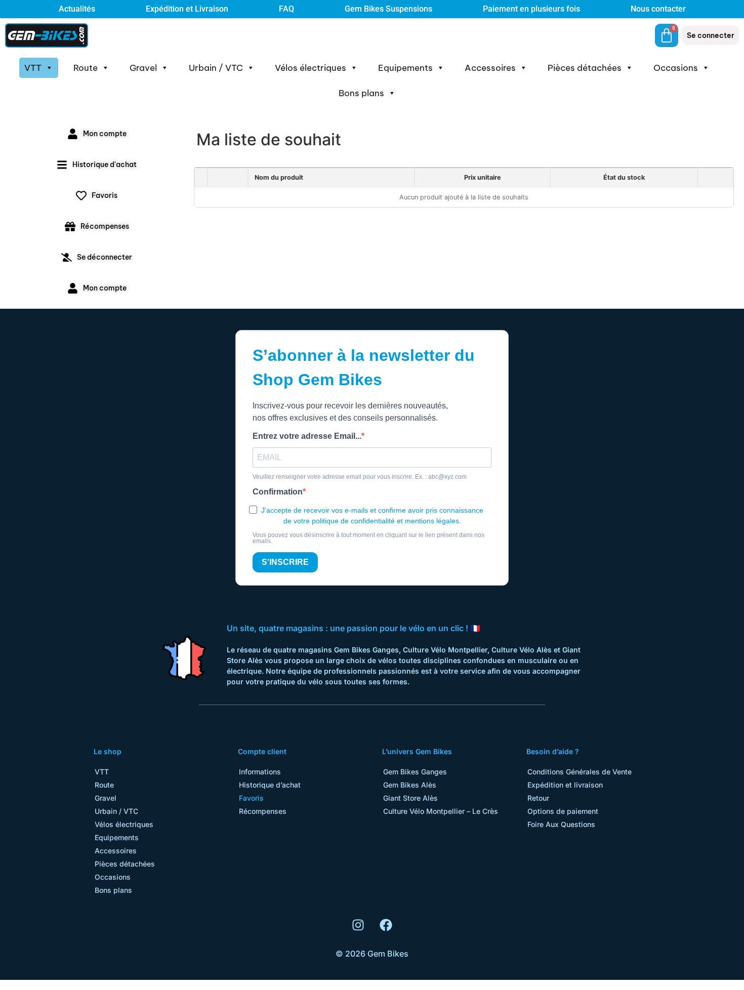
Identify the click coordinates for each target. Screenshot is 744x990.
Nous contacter (658, 9)
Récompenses (262, 811)
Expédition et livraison (565, 784)
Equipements (405, 67)
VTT (33, 67)
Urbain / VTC (216, 67)
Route (85, 67)
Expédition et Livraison (187, 9)
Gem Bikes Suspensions (388, 9)
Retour (538, 798)
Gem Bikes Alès (409, 784)
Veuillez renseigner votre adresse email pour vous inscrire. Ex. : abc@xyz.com (360, 477)
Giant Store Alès (410, 798)
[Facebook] (386, 924)
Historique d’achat (270, 784)
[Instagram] (358, 924)
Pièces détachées (585, 67)
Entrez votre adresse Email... (307, 436)
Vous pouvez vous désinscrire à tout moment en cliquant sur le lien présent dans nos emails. (368, 538)
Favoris (251, 798)
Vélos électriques (310, 67)
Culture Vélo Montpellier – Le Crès (440, 811)
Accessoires (490, 67)
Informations (260, 771)
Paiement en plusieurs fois (531, 9)
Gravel (143, 67)
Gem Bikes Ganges (415, 771)
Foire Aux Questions (561, 824)
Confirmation (278, 492)
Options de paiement (562, 811)
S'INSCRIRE (285, 562)
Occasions (675, 67)
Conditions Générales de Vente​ (579, 771)
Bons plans (361, 93)
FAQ (286, 9)
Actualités (77, 9)
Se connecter (710, 35)
